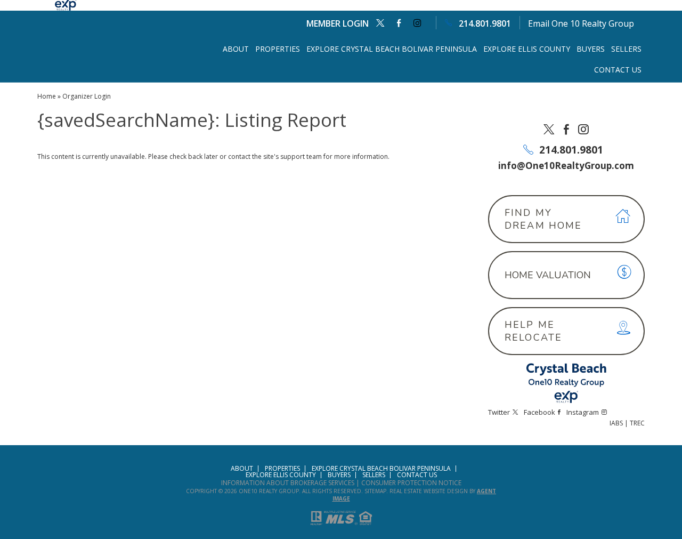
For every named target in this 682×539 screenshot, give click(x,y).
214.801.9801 (485, 23)
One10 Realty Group (269, 491)
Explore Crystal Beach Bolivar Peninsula (391, 49)
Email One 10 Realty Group (581, 23)
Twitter (380, 23)
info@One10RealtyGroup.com (566, 165)
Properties (277, 49)
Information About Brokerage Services (287, 482)
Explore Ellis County (526, 49)
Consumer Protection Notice (411, 482)
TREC (637, 423)
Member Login (337, 23)
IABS (616, 423)
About (236, 49)
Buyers (591, 49)
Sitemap (375, 491)
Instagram (417, 23)
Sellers (626, 49)
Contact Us (618, 70)
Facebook (399, 23)
